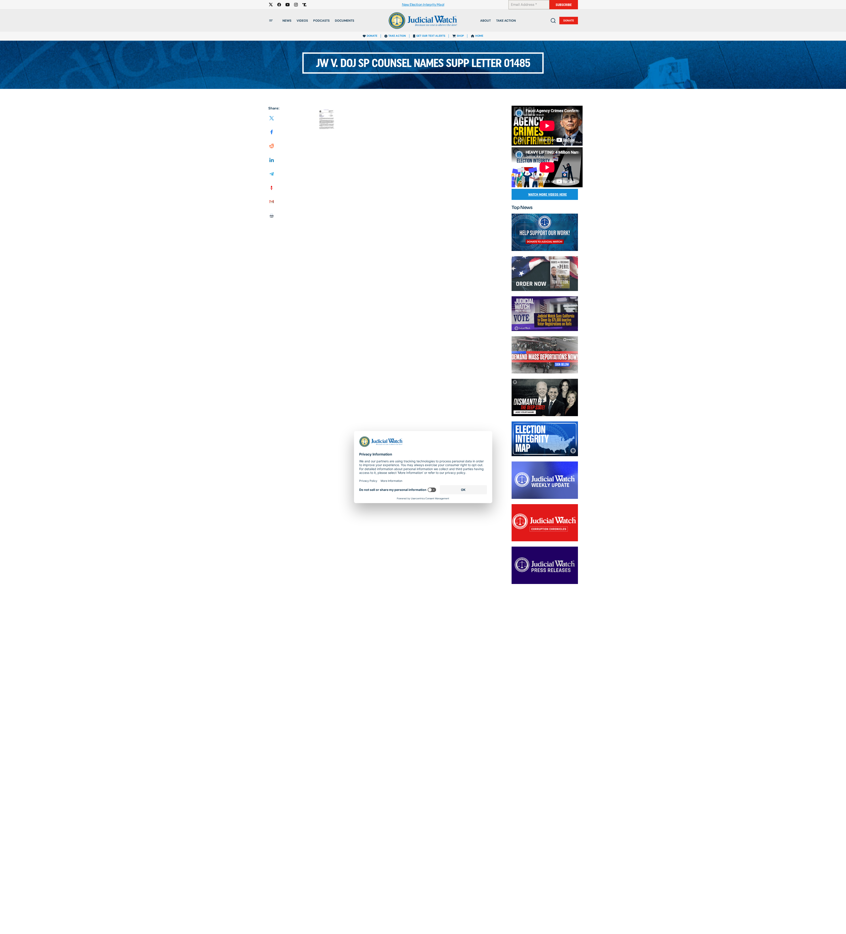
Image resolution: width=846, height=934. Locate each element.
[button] (271, 20)
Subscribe (564, 5)
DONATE (372, 36)
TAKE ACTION (397, 36)
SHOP (460, 36)
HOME (479, 36)
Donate (568, 20)
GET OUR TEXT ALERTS (430, 36)
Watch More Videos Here (547, 194)
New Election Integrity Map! (423, 5)
